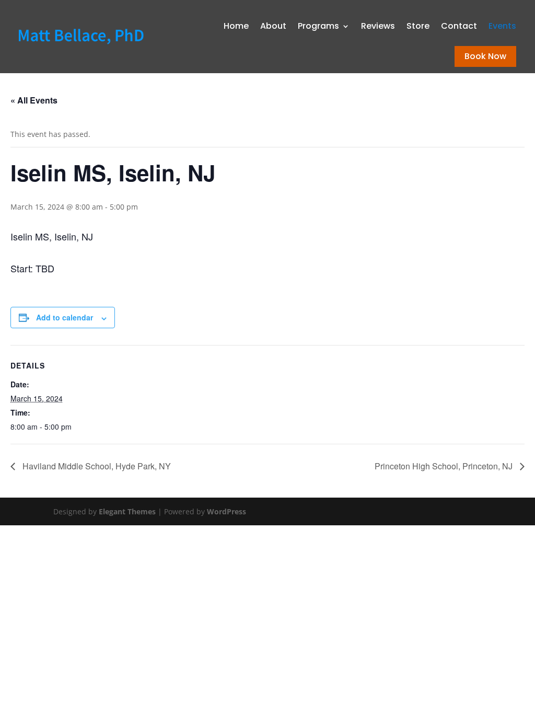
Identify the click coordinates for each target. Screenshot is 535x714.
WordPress (226, 511)
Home (236, 26)
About (273, 26)
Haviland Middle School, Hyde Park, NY (95, 466)
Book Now (485, 56)
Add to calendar (64, 317)
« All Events (33, 100)
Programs (318, 26)
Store (417, 26)
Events (502, 26)
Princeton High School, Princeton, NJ (445, 466)
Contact (459, 26)
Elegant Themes (127, 511)
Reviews (378, 26)
